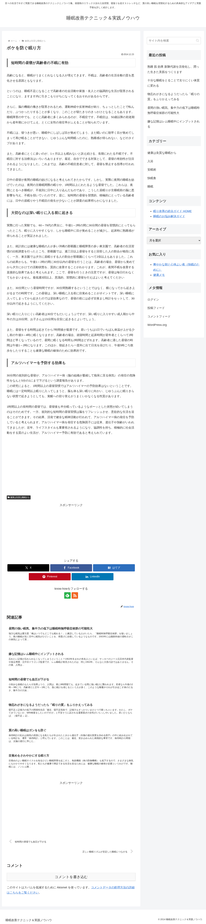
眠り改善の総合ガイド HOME (172, 211)
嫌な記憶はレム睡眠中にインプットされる (173, 124)
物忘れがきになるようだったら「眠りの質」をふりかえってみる (173, 96)
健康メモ (159, 275)
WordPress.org (157, 324)
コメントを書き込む (71, 877)
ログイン (153, 299)
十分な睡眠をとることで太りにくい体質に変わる (173, 83)
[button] (197, 40)
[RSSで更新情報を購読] (75, 595)
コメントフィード (159, 316)
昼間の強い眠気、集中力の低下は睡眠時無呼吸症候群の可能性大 (173, 110)
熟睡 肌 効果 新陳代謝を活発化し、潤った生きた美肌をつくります (173, 69)
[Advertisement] (71, 463)
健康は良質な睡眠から (20, 497)
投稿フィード (156, 308)
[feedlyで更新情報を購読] (67, 595)
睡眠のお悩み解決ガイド (169, 216)
